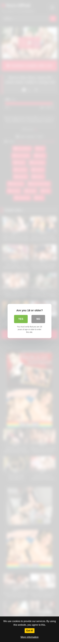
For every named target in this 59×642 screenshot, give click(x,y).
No (38, 319)
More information (30, 637)
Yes (20, 319)
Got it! (29, 630)
